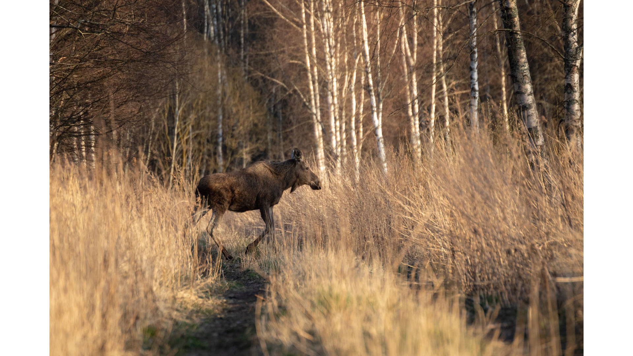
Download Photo (464, 342)
